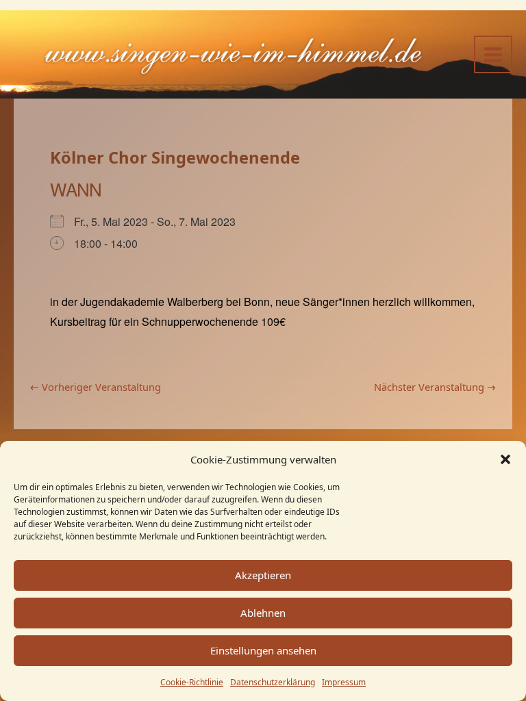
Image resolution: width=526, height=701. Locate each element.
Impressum (344, 682)
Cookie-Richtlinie (191, 682)
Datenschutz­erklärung (272, 682)
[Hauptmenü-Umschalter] (493, 55)
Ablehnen (263, 613)
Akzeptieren (263, 575)
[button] (505, 459)
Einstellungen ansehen (263, 650)
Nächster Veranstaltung (435, 387)
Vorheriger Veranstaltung (95, 387)
